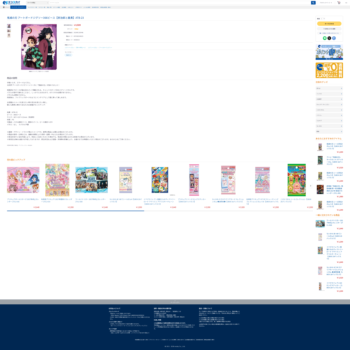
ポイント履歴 (56, 7)
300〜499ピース (81, 47)
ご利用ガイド (78, 7)
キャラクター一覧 (32, 7)
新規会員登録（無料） (105, 7)
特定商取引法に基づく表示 (141, 339)
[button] (310, 186)
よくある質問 (87, 7)
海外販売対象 (95, 7)
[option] (39, 47)
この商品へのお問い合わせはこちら (330, 33)
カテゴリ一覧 (42, 7)
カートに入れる (329, 24)
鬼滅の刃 (68, 55)
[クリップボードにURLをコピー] (334, 38)
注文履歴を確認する (190, 339)
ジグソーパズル (69, 47)
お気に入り (70, 7)
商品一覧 (49, 7)
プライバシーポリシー (154, 339)
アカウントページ (325, 3)
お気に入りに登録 (330, 29)
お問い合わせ (180, 339)
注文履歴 (64, 7)
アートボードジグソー (105, 47)
